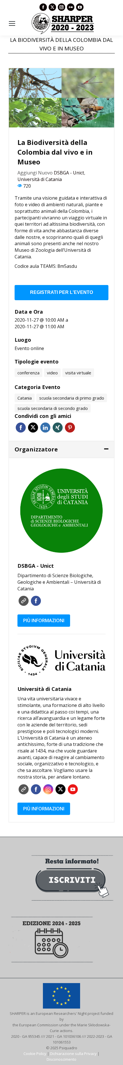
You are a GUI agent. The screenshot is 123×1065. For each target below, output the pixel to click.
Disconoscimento (61, 1059)
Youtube (73, 789)
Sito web (24, 601)
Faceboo (36, 601)
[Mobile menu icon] (12, 23)
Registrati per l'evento (61, 292)
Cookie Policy (34, 1053)
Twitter (33, 428)
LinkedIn (45, 428)
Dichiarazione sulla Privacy (73, 1053)
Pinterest (70, 428)
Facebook (21, 428)
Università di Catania (39, 179)
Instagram (48, 789)
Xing (58, 428)
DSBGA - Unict (69, 173)
